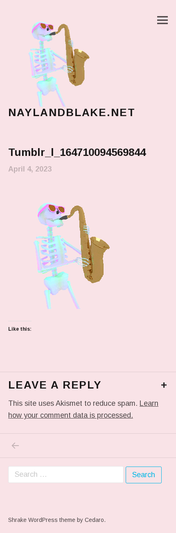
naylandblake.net (71, 112)
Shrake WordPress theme (41, 520)
